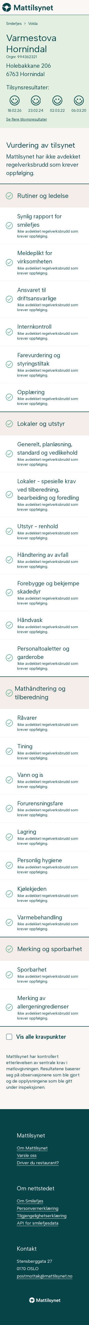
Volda (33, 23)
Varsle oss (27, 1155)
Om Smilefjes (30, 1200)
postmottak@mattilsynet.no (44, 1275)
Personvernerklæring (37, 1208)
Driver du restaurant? (38, 1162)
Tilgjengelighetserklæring (42, 1215)
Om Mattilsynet (32, 1147)
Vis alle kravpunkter (41, 1037)
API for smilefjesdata (37, 1223)
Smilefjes (14, 23)
